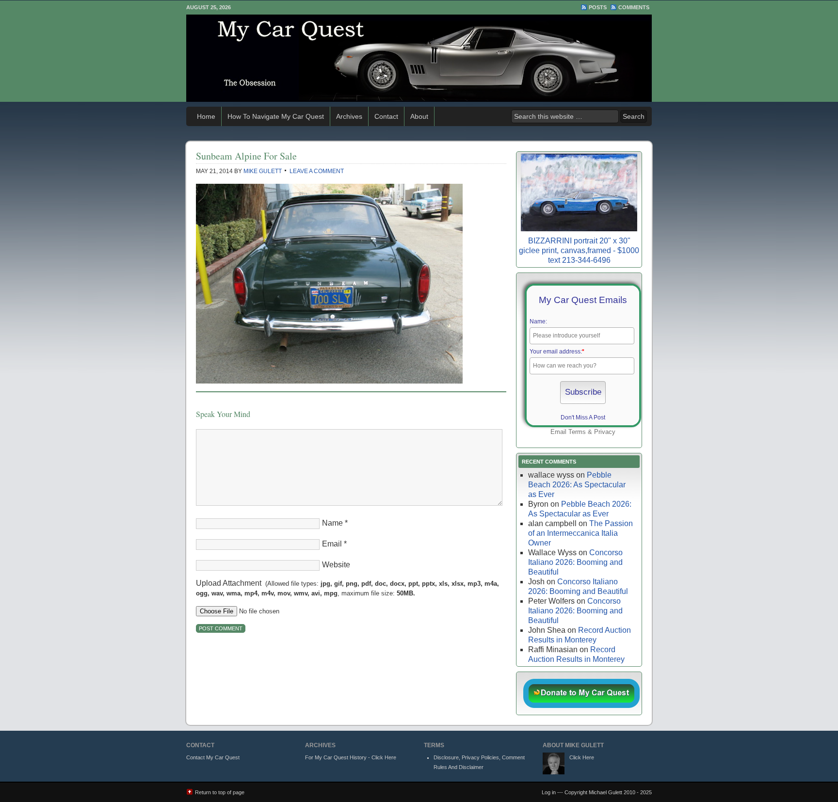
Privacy (604, 431)
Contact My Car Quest (213, 757)
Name (332, 523)
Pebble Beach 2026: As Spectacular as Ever (577, 484)
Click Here (581, 757)
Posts (598, 7)
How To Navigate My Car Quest (275, 116)
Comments (633, 7)
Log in (549, 792)
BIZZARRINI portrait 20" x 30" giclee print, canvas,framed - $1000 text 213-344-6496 (579, 250)
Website (336, 565)
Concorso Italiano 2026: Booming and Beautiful (575, 562)
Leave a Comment (317, 171)
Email (332, 544)
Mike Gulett (262, 171)
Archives (349, 116)
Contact (386, 116)
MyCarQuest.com (419, 58)
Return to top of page (219, 792)
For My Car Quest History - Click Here (350, 757)
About (419, 116)
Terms (577, 431)
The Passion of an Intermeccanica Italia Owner (580, 533)
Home (206, 116)
